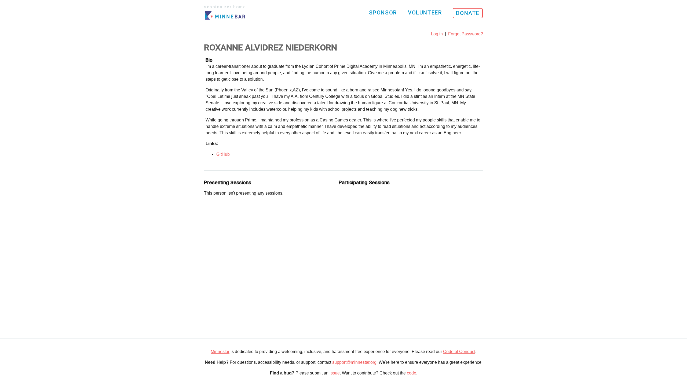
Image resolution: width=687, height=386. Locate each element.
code (411, 373)
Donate (468, 13)
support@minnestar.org (354, 362)
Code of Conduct (459, 351)
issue (335, 373)
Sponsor (383, 12)
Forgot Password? (465, 34)
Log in (437, 34)
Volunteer (425, 12)
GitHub (223, 154)
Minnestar (220, 351)
